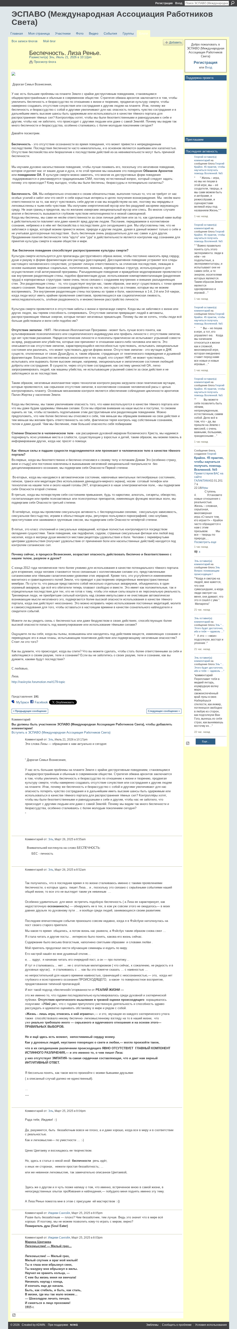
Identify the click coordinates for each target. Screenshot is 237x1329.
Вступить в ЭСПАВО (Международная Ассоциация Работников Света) (61, 732)
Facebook (41, 702)
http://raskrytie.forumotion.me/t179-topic (38, 682)
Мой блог (49, 41)
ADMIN (40, 1324)
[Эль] (19, 62)
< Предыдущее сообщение (30, 711)
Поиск (232, 3)
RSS (14, 1315)
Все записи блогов (24, 41)
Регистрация (164, 3)
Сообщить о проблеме (177, 1324)
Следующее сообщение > (164, 711)
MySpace (22, 702)
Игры (204, 487)
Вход (178, 3)
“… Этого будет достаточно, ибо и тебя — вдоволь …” (209, 628)
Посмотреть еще (205, 542)
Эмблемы (152, 1324)
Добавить (175, 42)
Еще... (205, 741)
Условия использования (211, 1324)
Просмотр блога (45, 62)
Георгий (198, 156)
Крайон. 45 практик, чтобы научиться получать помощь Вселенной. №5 (209, 170)
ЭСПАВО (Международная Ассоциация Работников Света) (112, 18)
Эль (51, 57)
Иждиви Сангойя (59, 1213)
